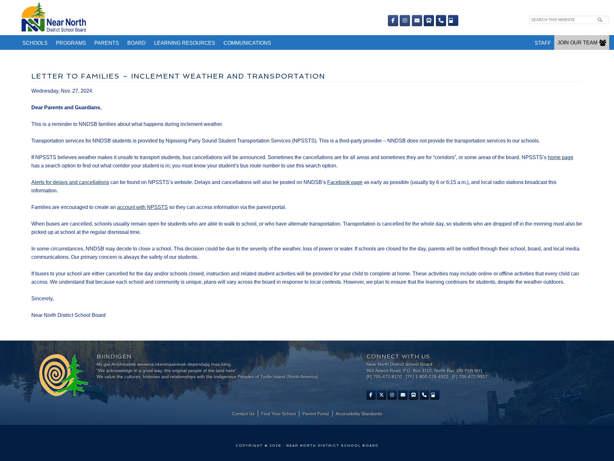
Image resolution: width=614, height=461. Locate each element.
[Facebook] (393, 20)
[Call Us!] (441, 20)
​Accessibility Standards (359, 413)
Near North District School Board (172, 18)
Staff (543, 43)
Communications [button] (247, 43)
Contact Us (243, 413)
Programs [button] (71, 43)
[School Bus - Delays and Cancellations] (429, 20)
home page (560, 157)
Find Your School (278, 413)
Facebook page (345, 182)
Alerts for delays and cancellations (70, 182)
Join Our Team (577, 42)
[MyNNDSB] (453, 20)
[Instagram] (405, 20)
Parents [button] (106, 43)
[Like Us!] (370, 395)
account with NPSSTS (142, 207)
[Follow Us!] (381, 395)
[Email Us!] (417, 20)
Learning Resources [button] (184, 43)
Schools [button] (35, 43)
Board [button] (136, 43)
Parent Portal (316, 413)
